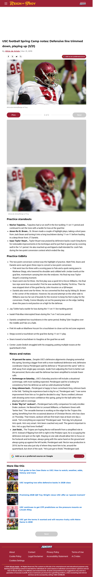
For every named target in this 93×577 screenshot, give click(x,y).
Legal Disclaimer (35, 556)
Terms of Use (78, 552)
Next (79, 115)
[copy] (20, 56)
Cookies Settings (16, 560)
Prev (14, 115)
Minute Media (14, 566)
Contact (31, 552)
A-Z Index (76, 556)
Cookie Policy (15, 556)
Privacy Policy (53, 552)
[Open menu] (6, 3)
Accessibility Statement (57, 556)
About (12, 552)
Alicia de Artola (12, 51)
